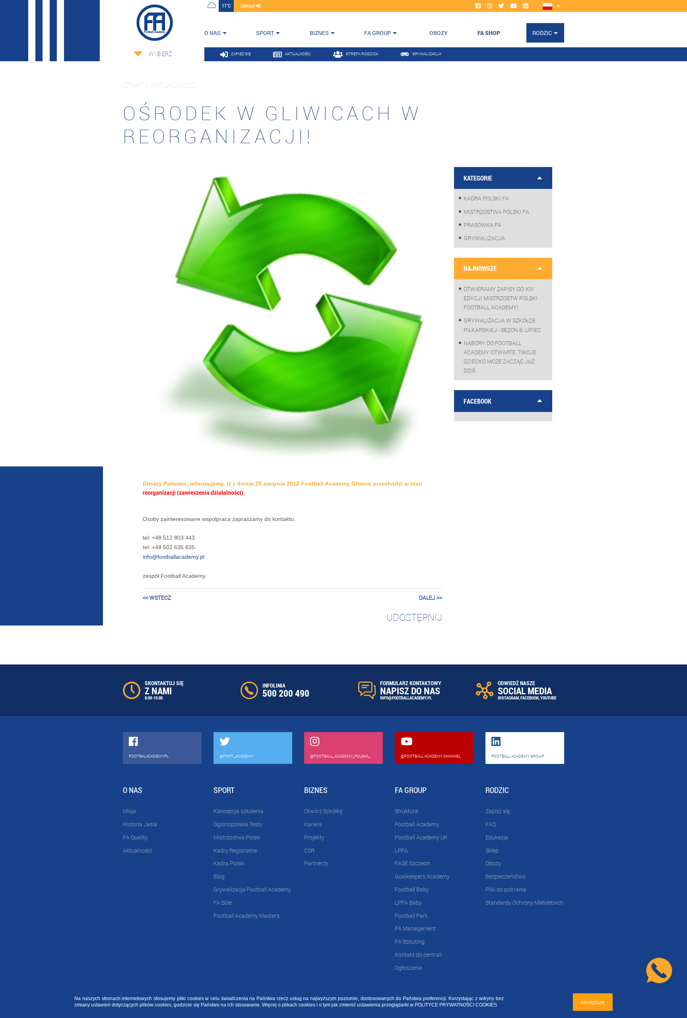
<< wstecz (157, 597)
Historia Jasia (140, 824)
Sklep (492, 850)
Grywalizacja (484, 238)
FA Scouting (410, 941)
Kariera (313, 824)
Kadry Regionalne (235, 850)
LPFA (401, 850)
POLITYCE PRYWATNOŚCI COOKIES (456, 1005)
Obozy (493, 863)
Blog (219, 876)
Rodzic (542, 33)
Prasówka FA (482, 225)
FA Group (377, 33)
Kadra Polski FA (486, 198)
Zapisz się (497, 811)
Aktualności (137, 850)
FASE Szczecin (413, 863)
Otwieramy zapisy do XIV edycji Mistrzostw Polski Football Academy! (501, 298)
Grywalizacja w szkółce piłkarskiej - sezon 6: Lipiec (502, 325)
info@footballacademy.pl (173, 557)
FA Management (415, 928)
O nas (212, 33)
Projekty (314, 837)
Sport (265, 33)
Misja (129, 811)
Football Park (411, 915)
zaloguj (248, 5)
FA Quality (135, 837)
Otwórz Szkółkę (323, 811)
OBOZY (438, 33)
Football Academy (417, 824)
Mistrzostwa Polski (236, 837)
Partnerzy (316, 863)
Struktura (406, 811)
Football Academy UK (421, 837)
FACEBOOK (529, 698)
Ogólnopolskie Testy (237, 824)
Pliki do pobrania (505, 889)
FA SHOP (488, 33)
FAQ (490, 824)
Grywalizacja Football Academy (252, 889)
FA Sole (222, 902)
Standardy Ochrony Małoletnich (524, 902)
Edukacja (496, 837)
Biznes (319, 33)
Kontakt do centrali (418, 954)
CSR (309, 850)
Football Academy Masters (246, 915)
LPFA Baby (408, 902)
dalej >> (430, 597)
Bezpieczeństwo (505, 876)
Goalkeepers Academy (422, 876)
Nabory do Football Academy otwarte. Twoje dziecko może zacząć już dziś (500, 357)
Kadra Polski (229, 863)
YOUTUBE (548, 698)
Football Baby (412, 889)
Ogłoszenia (408, 967)
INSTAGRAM (508, 698)
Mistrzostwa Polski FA (496, 212)
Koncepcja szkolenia (238, 811)
